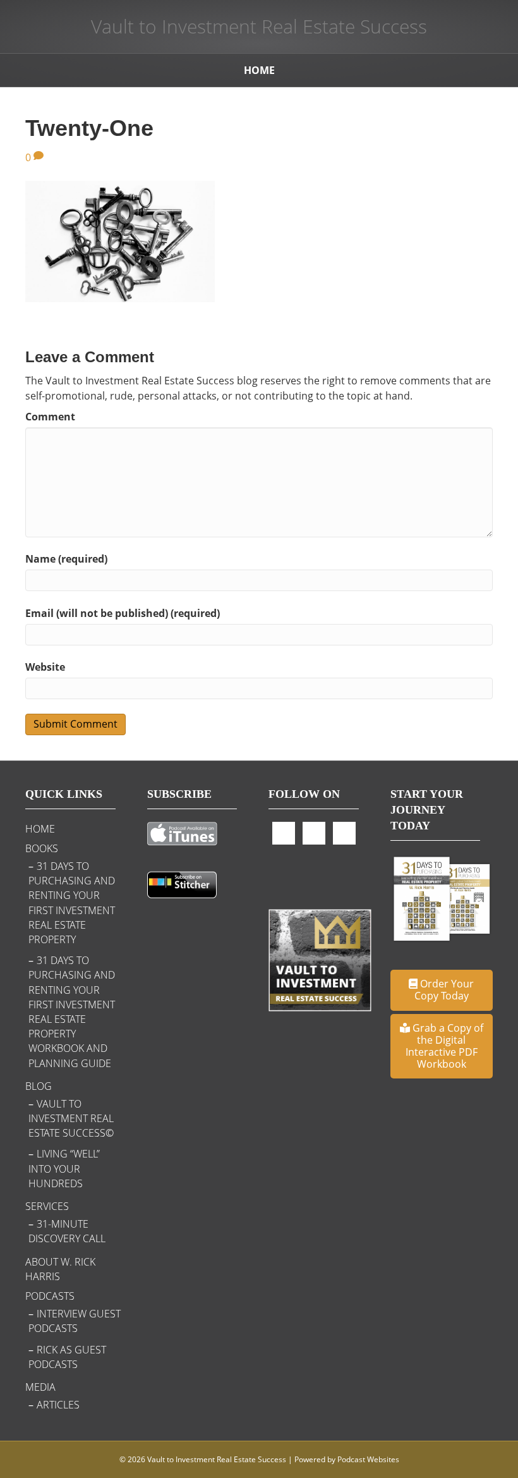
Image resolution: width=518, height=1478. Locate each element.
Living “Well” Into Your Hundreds (64, 1168)
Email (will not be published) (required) (122, 613)
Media (40, 1387)
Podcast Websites (368, 1459)
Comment (50, 417)
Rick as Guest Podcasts (67, 1357)
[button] (441, 990)
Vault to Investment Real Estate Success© (71, 1118)
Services (47, 1206)
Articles (58, 1405)
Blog (38, 1086)
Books (41, 848)
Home (259, 70)
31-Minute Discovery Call (66, 1231)
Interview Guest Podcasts (74, 1321)
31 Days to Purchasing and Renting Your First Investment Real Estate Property (71, 902)
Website (45, 667)
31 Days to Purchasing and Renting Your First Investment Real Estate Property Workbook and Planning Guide (71, 1011)
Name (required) (66, 559)
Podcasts (50, 1296)
